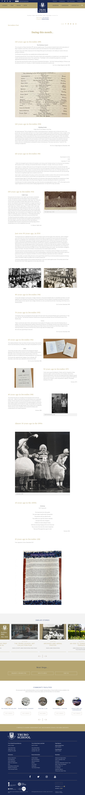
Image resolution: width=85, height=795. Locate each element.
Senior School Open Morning (24, 1)
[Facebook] (2, 1)
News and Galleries (35, 759)
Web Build (57, 788)
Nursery (5, 5)
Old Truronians (71, 1)
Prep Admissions (11, 759)
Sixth (25, 5)
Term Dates (34, 764)
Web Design (57, 786)
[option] (28, 1)
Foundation (80, 1)
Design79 (62, 786)
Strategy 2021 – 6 (59, 766)
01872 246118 (58, 747)
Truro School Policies (36, 767)
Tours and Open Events (12, 769)
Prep (12, 5)
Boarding (56, 5)
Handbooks (34, 766)
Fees (9, 764)
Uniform (33, 762)
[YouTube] (10, 1)
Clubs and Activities (35, 761)
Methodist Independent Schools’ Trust (62, 762)
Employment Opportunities (60, 757)
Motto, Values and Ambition (60, 764)
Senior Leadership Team (60, 759)
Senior (19, 5)
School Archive (45, 19)
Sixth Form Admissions (12, 762)
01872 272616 (11, 745)
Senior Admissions (11, 761)
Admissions (65, 5)
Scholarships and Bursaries (13, 766)
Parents (55, 1)
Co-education (58, 767)
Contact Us (75, 5)
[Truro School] (42, 10)
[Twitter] (5, 1)
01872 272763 (35, 745)
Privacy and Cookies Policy (60, 770)
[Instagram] (7, 1)
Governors (57, 761)
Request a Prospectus (12, 767)
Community (62, 1)
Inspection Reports (59, 769)
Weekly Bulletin (35, 757)
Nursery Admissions (12, 757)
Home (42, 5)
